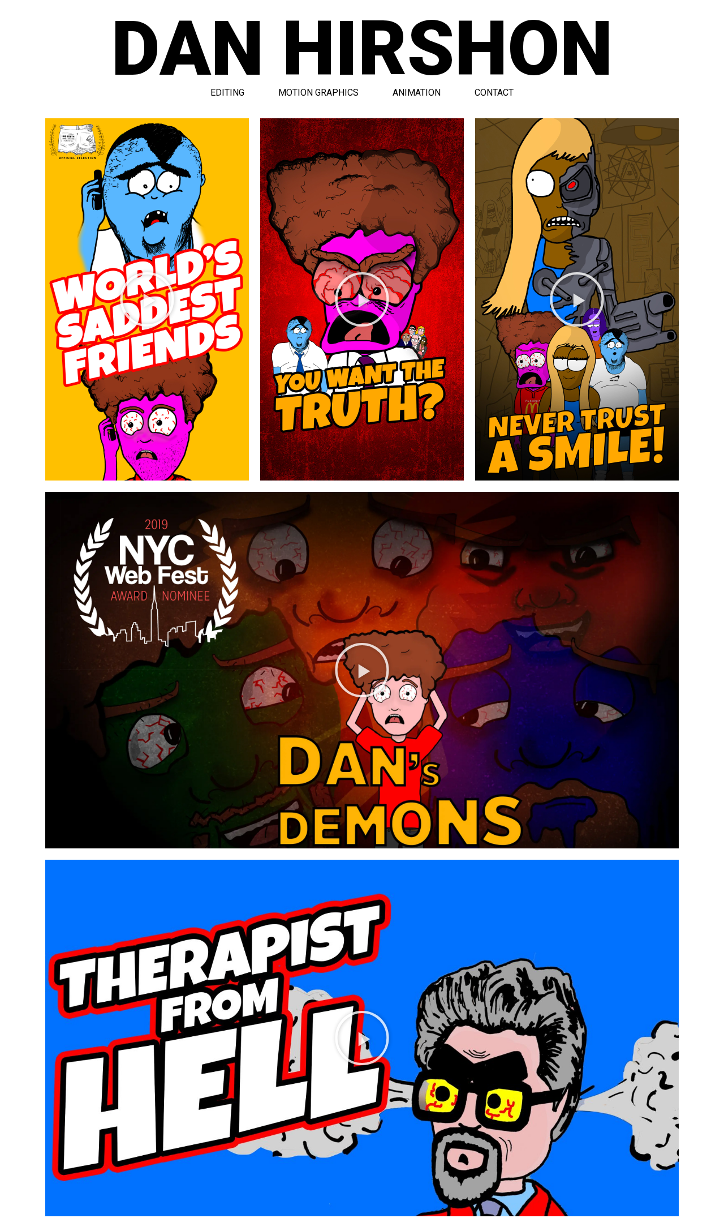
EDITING (227, 92)
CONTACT (494, 92)
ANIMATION (417, 92)
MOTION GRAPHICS (318, 92)
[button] (147, 299)
